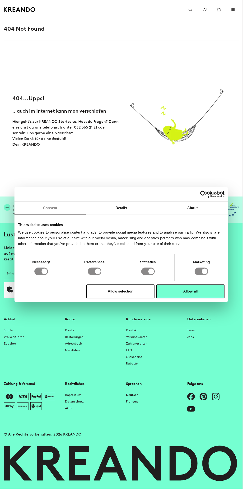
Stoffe (8, 330)
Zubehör (10, 343)
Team (191, 330)
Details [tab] (121, 208)
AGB (68, 408)
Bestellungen (74, 337)
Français (132, 401)
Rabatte (132, 363)
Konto (69, 330)
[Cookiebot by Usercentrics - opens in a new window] (203, 194)
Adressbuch (73, 343)
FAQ (129, 350)
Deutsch (132, 395)
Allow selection (121, 291)
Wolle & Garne (14, 337)
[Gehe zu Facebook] (191, 396)
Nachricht (64, 133)
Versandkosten (136, 337)
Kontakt (132, 330)
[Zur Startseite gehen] (19, 9)
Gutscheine (134, 357)
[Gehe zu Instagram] (216, 396)
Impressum (73, 395)
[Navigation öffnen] (233, 9)
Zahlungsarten (136, 343)
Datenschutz (74, 401)
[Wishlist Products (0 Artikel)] (204, 9)
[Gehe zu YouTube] (191, 409)
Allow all (190, 291)
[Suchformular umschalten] (190, 9)
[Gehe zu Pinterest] (203, 396)
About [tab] (192, 208)
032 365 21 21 (85, 127)
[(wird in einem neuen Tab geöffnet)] (230, 209)
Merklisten (72, 350)
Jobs (190, 337)
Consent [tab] (50, 208)
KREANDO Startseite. (58, 121)
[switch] (94, 271)
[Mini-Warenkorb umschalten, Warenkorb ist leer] (218, 9)
